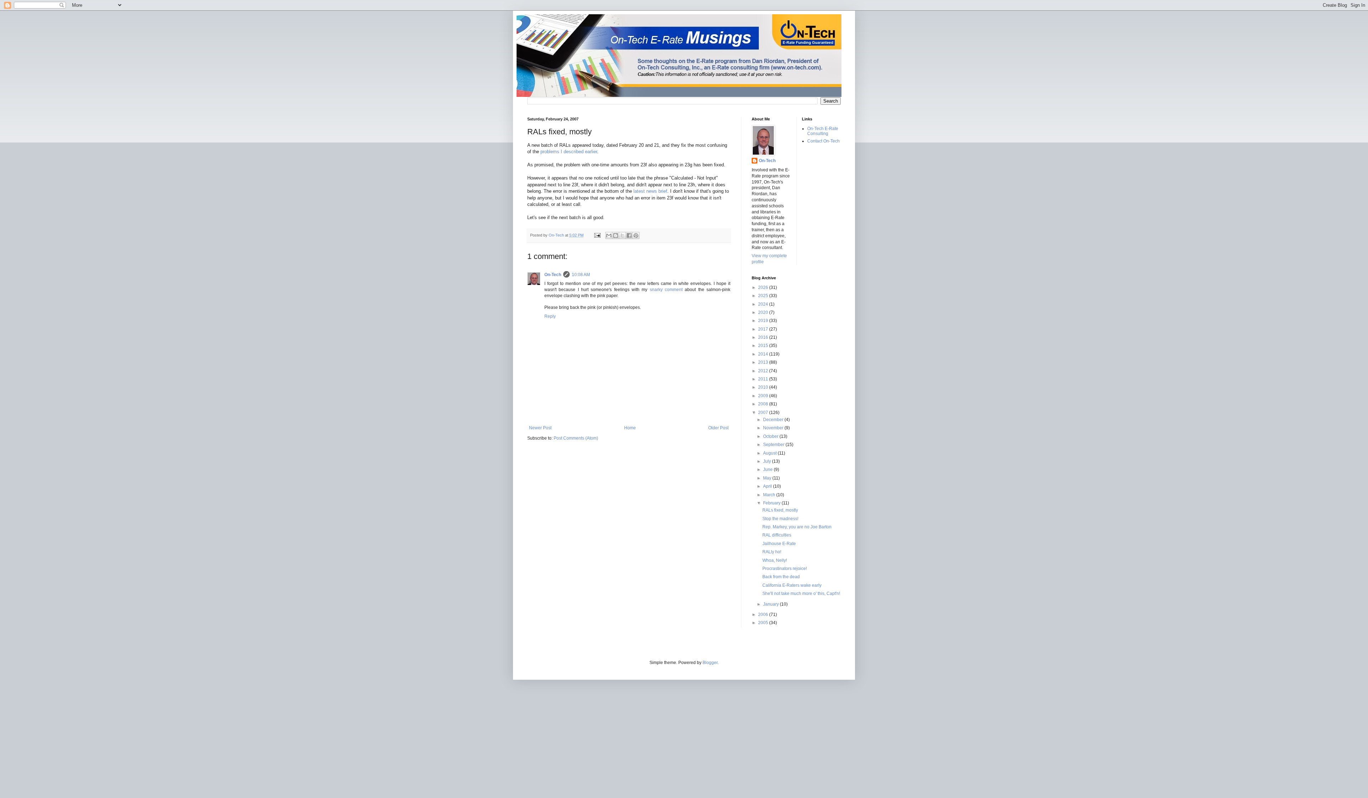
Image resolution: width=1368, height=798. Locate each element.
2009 (763, 395)
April (768, 486)
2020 (763, 312)
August (770, 453)
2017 (763, 329)
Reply (550, 316)
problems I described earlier (568, 151)
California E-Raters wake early (792, 585)
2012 (763, 370)
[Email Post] (597, 235)
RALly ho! (771, 551)
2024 (763, 304)
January (771, 604)
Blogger (710, 662)
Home (630, 427)
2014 (763, 354)
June (768, 469)
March (769, 494)
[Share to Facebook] (629, 235)
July (767, 461)
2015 (763, 345)
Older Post (718, 427)
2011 (763, 379)
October (771, 436)
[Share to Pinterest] (635, 235)
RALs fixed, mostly (780, 510)
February (772, 503)
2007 (763, 412)
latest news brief (650, 191)
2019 (763, 320)
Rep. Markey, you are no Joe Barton (796, 526)
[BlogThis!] (615, 235)
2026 (763, 287)
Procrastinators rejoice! (784, 568)
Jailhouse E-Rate (779, 543)
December (773, 419)
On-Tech (552, 274)
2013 (763, 362)
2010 (763, 387)
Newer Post (540, 427)
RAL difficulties (776, 535)
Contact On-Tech (823, 141)
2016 (763, 337)
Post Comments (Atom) (576, 438)
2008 (763, 403)
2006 (763, 614)
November (773, 427)
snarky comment (666, 289)
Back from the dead (781, 576)
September (774, 444)
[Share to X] (622, 235)
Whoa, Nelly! (774, 560)
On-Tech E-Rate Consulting (822, 131)
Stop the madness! (780, 518)
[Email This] (608, 235)
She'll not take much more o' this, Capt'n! (801, 593)
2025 (763, 295)
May (767, 478)
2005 (763, 622)
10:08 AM (581, 274)
